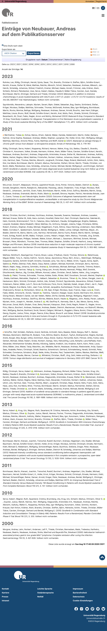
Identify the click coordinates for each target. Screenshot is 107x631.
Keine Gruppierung (73, 60)
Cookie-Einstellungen (83, 600)
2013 (48, 64)
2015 (43, 64)
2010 (66, 64)
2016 (37, 64)
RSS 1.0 (96, 52)
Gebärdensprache (45, 593)
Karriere (5, 593)
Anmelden (89, 1)
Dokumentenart (56, 60)
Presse (5, 597)
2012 (54, 64)
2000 (72, 64)
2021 (18, 64)
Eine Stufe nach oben (13, 46)
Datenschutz (79, 597)
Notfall (40, 597)
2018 (31, 64)
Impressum (78, 589)
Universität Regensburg (15, 1)
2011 (60, 64)
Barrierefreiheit (80, 593)
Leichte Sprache (44, 589)
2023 (12, 64)
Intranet (5, 600)
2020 (24, 64)
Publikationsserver (10, 22)
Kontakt (5, 589)
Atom (95, 49)
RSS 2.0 (96, 55)
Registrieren (101, 1)
